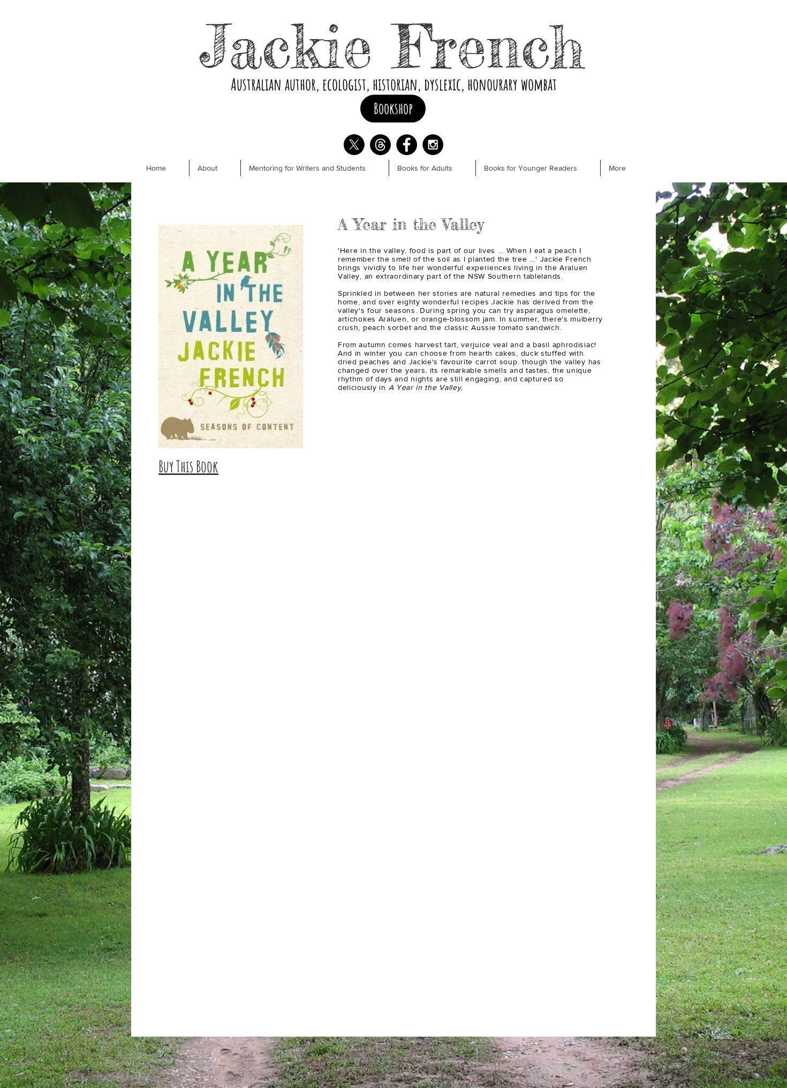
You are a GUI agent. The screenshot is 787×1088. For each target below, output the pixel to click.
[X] (354, 144)
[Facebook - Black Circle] (406, 144)
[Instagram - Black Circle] (432, 144)
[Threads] (380, 144)
